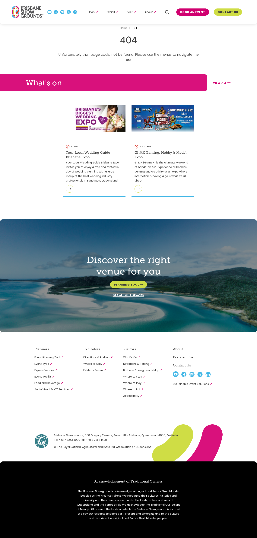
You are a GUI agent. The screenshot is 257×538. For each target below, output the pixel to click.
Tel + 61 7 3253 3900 (67, 440)
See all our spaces (128, 295)
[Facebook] (56, 12)
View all (220, 82)
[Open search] (167, 12)
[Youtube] (49, 12)
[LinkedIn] (75, 12)
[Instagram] (62, 12)
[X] (69, 12)
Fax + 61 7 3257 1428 (94, 440)
